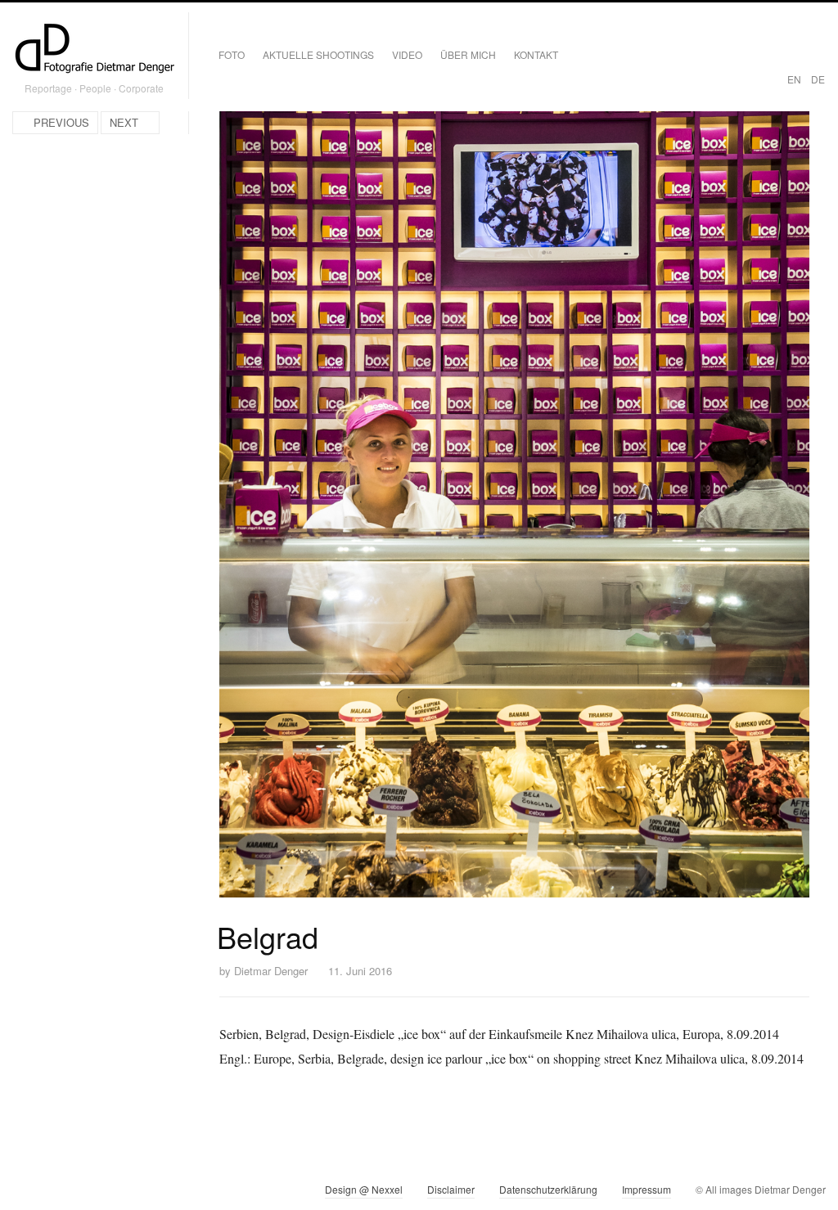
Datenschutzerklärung (548, 1189)
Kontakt (536, 54)
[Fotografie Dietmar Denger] (94, 50)
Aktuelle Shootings (318, 54)
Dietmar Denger (271, 970)
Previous (61, 122)
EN (794, 79)
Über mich (468, 54)
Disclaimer (451, 1189)
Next (124, 122)
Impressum (646, 1189)
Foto (232, 54)
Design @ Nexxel (364, 1189)
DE (818, 79)
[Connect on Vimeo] (54, 1193)
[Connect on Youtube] (84, 1193)
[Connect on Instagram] (25, 1193)
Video (407, 54)
